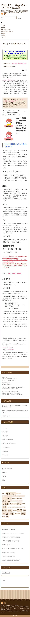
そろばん (11, 493)
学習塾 (23, 503)
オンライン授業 (6, 496)
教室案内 (3, 35)
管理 (4, 580)
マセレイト (13, 501)
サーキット (21, 496)
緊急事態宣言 (17, 513)
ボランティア (6, 501)
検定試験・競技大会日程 (7, 31)
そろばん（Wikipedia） (8, 544)
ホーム (2, 24)
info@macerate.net (7, 347)
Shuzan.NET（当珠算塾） (8, 529)
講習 (3, 516)
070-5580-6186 (14, 273)
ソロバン (6, 498)
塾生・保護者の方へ (6, 29)
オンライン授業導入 (14, 495)
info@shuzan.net (6, 384)
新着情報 (3, 27)
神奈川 (5, 513)
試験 (23, 513)
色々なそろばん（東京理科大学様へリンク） (13, 548)
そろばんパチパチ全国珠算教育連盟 (11, 537)
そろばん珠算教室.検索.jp (8, 556)
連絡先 (5, 14)
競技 (12, 513)
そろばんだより (6, 416)
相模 (24, 510)
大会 (19, 503)
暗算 (4, 510)
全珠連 (5, 503)
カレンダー (3, 37)
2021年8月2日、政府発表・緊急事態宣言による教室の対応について (14, 406)
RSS (2, 14)
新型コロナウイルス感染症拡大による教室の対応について (15, 411)
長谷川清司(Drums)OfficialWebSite (11, 560)
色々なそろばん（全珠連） (9, 552)
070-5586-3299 (10, 349)
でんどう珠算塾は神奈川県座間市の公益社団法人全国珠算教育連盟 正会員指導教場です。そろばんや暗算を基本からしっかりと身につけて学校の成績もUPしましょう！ (15, 608)
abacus (3, 493)
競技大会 (4, 480)
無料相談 (15, 510)
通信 (7, 516)
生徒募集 (3, 26)
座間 (4, 507)
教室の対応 (14, 507)
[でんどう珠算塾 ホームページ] (15, 58)
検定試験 (3, 33)
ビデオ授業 (19, 498)
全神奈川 (13, 504)
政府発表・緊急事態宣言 (19, 63)
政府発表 (9, 507)
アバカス (18, 493)
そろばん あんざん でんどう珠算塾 (9, 605)
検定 (10, 510)
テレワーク (14, 498)
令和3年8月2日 (19, 501)
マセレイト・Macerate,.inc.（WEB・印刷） (13, 533)
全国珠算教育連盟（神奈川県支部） (11, 541)
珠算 (19, 510)
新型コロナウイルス (21, 507)
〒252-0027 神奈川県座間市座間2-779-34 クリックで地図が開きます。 (9, 378)
